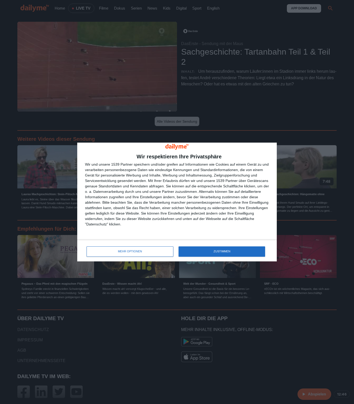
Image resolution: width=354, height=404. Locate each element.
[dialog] (177, 202)
